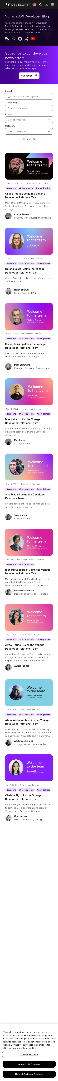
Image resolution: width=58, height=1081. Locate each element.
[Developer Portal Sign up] (29, 75)
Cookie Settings (29, 1054)
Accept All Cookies (29, 1064)
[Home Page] (18, 4)
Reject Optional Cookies (29, 1074)
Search (9, 91)
